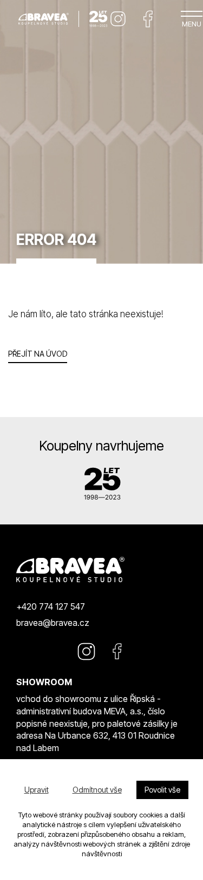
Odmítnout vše (97, 789)
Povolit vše (162, 789)
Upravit (36, 789)
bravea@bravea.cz (52, 622)
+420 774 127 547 (50, 606)
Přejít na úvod (37, 353)
